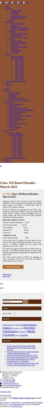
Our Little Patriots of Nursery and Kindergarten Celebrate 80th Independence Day (23, 353)
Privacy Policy (5, 402)
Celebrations (10, 331)
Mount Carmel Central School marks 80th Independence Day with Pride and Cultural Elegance (21, 348)
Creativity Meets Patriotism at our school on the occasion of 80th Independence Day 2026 (23, 364)
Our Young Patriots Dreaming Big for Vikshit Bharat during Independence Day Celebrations (22, 356)
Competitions (22, 332)
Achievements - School (12, 325)
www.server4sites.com (16, 404)
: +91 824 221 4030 (8, 380)
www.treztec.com (16, 406)
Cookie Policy (16, 402)
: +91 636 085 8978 (8, 381)
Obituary (17, 335)
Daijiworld (6, 276)
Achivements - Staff (17, 328)
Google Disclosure (28, 402)
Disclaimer (39, 402)
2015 (1, 288)
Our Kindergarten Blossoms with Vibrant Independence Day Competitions (21, 360)
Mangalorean (7, 274)
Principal (24, 335)
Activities (29, 327)
